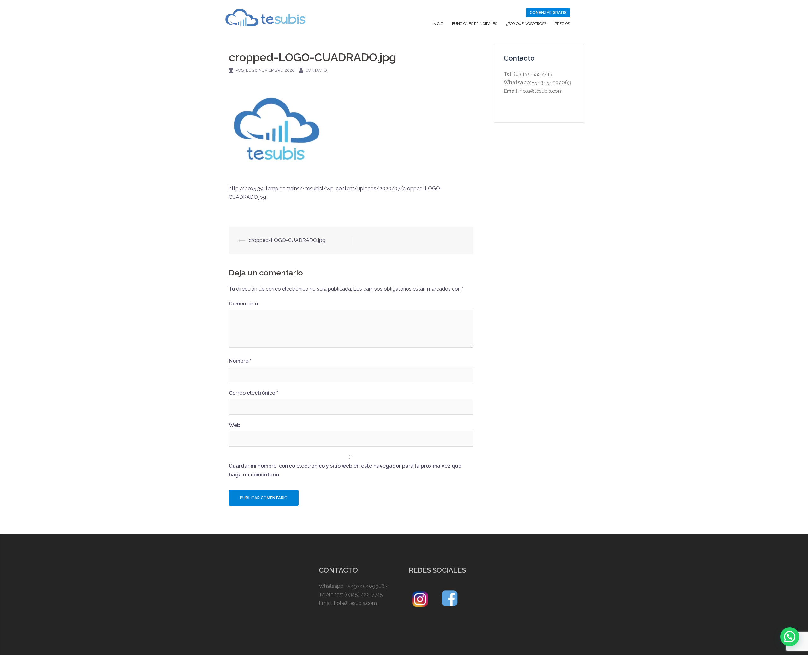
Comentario (243, 304)
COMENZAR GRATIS (548, 12)
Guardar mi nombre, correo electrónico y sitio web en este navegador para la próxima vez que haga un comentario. (345, 470)
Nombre (240, 361)
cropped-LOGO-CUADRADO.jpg (287, 240)
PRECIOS (562, 23)
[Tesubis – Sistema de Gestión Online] (265, 17)
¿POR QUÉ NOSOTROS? (526, 23)
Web (234, 425)
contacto (316, 70)
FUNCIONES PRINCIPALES (474, 23)
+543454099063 (551, 83)
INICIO (437, 23)
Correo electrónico (253, 393)
